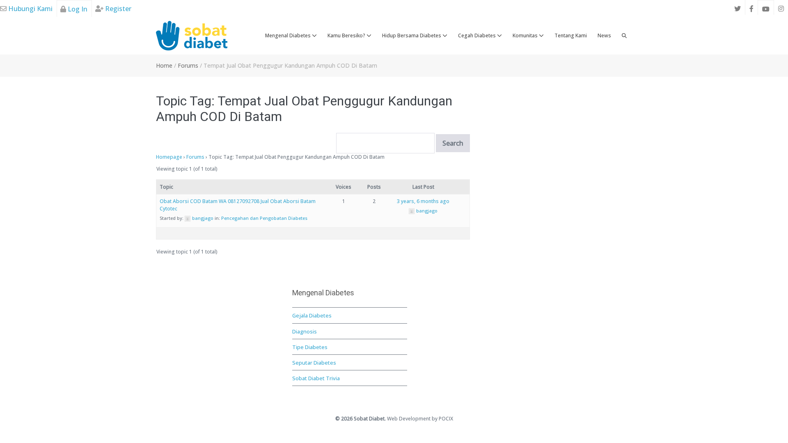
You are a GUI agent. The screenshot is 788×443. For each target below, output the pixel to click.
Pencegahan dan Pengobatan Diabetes (264, 218)
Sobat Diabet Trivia (316, 378)
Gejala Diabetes (312, 315)
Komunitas (526, 35)
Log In (76, 9)
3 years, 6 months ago (423, 201)
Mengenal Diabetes (288, 35)
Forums (195, 156)
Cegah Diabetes (477, 35)
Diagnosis (304, 331)
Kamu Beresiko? (347, 35)
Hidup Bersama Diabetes (412, 35)
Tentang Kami (570, 35)
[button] (624, 35)
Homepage (169, 156)
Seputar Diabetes (314, 362)
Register (117, 8)
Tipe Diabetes (310, 347)
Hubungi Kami (30, 8)
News (604, 35)
